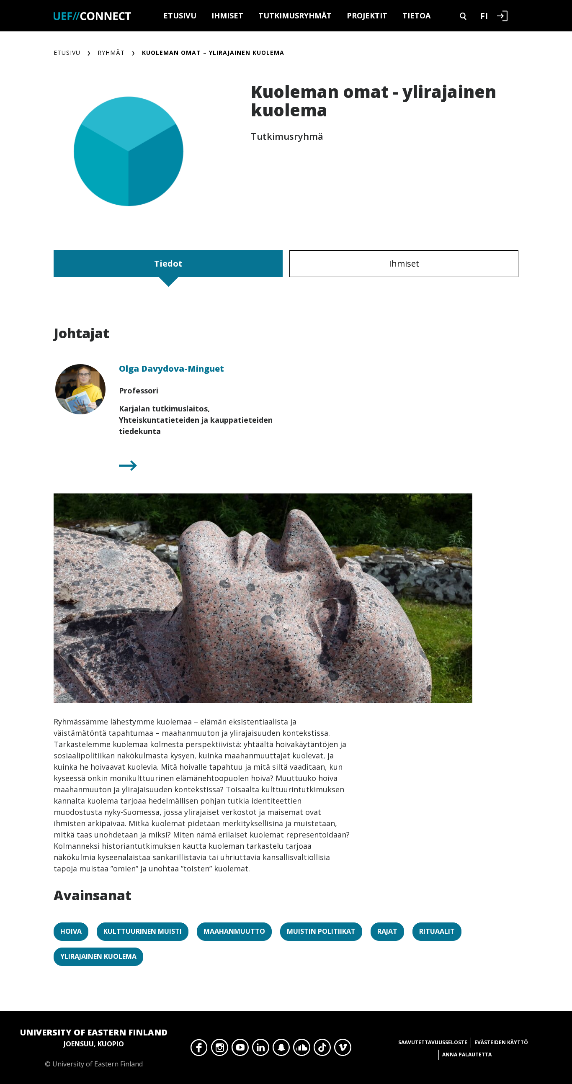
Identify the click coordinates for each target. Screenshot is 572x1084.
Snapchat (281, 1050)
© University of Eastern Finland (93, 1048)
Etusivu (179, 15)
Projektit (367, 15)
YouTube (240, 1050)
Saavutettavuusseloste (432, 1042)
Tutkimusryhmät (295, 15)
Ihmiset (227, 15)
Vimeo (342, 1050)
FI (484, 15)
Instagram (219, 1050)
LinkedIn (260, 1050)
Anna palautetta (467, 1054)
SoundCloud (301, 1050)
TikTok (322, 1050)
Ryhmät (111, 53)
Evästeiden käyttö (501, 1042)
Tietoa (416, 15)
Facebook (199, 1050)
